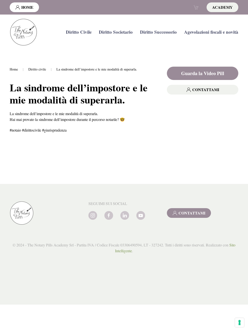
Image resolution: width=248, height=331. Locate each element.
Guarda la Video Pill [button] (202, 73)
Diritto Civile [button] (79, 32)
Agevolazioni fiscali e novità (211, 32)
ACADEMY (222, 7)
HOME (27, 7)
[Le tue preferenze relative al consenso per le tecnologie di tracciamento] (239, 322)
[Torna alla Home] (24, 32)
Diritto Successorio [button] (158, 32)
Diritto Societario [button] (116, 32)
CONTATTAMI (205, 89)
